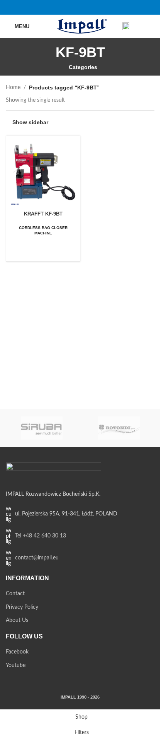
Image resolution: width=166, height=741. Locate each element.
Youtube (15, 665)
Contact (15, 593)
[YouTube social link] (85, 7)
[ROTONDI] (119, 428)
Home (13, 87)
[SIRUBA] (41, 428)
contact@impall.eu (37, 558)
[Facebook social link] (75, 7)
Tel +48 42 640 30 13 (40, 536)
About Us (17, 620)
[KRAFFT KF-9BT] (43, 173)
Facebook (17, 652)
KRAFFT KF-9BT (43, 214)
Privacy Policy (22, 607)
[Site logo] (80, 26)
